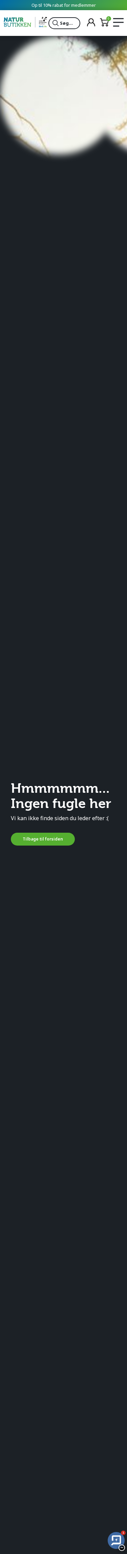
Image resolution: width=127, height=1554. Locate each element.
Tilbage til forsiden (43, 839)
